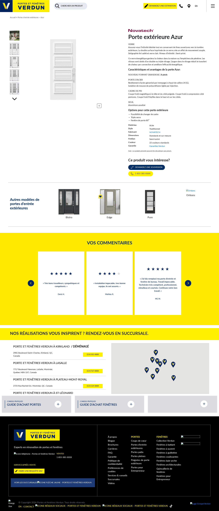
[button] (147, 370)
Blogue (111, 441)
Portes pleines (138, 456)
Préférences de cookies (115, 470)
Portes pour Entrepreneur (138, 469)
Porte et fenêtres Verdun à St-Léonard (43, 393)
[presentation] (31, 283)
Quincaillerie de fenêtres (164, 470)
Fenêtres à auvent (166, 449)
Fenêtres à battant (166, 445)
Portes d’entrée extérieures (28, 18)
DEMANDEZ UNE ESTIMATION (162, 6)
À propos (112, 437)
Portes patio (137, 452)
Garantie (112, 457)
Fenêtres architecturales (169, 465)
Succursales (114, 479)
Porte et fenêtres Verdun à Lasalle (40, 363)
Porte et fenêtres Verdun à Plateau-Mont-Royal (50, 379)
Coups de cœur (139, 441)
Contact (28, 507)
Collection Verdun (166, 441)
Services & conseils (117, 475)
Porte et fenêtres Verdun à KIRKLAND (51, 346)
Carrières (112, 449)
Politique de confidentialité (115, 462)
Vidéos (111, 483)
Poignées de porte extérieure (140, 462)
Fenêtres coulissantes (167, 457)
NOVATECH (154, 132)
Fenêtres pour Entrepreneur (164, 478)
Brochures (113, 445)
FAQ (110, 453)
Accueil (13, 18)
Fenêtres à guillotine (167, 453)
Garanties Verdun (157, 146)
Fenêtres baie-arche (167, 461)
